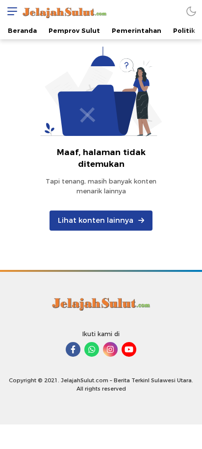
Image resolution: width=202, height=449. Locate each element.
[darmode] (191, 11)
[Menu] (10, 11)
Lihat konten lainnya (95, 220)
